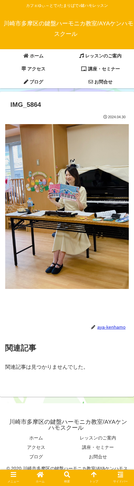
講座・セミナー (98, 447)
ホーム (36, 437)
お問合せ (98, 456)
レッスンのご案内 (98, 437)
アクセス (36, 447)
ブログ (36, 456)
